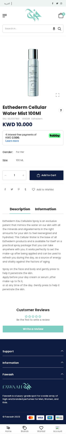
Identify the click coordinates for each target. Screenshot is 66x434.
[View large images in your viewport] (57, 95)
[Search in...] (59, 29)
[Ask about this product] (60, 110)
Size (5, 160)
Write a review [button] (33, 329)
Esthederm (36, 118)
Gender (8, 152)
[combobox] (29, 29)
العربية (7, 3)
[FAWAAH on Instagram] (61, 4)
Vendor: (26, 118)
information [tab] (45, 209)
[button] (54, 29)
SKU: (5, 118)
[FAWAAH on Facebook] (53, 4)
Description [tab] (20, 209)
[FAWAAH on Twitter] (57, 4)
